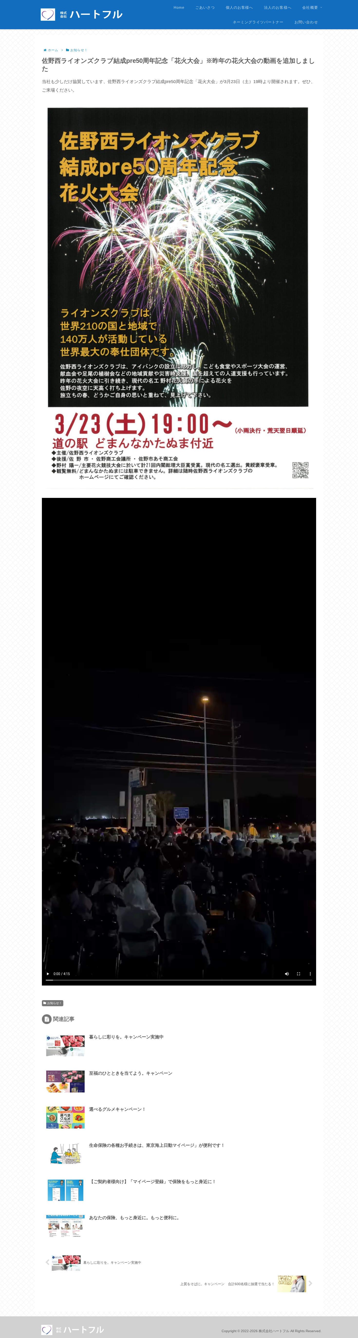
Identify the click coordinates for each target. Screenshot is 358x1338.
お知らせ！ (54, 1003)
